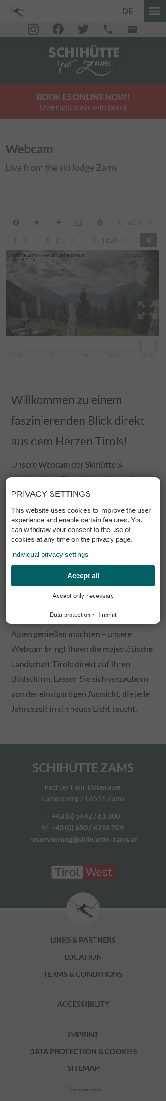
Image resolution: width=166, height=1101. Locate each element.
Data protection (70, 614)
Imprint (107, 614)
